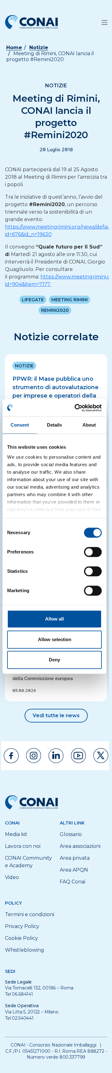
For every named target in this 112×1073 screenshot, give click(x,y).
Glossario (71, 834)
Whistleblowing (24, 950)
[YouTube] (78, 755)
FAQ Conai (72, 882)
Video (12, 877)
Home (14, 48)
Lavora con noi (22, 846)
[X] (100, 755)
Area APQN (74, 870)
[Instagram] (33, 755)
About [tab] (89, 425)
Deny (54, 659)
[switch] (93, 552)
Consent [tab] (20, 425)
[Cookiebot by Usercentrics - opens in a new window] (76, 408)
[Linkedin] (56, 755)
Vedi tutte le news (56, 715)
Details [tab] (54, 425)
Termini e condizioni (29, 914)
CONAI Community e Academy (28, 861)
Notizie (38, 48)
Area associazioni (80, 846)
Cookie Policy (21, 938)
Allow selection (54, 639)
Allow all (54, 618)
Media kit (16, 834)
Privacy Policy (22, 926)
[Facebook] (11, 755)
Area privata (75, 858)
